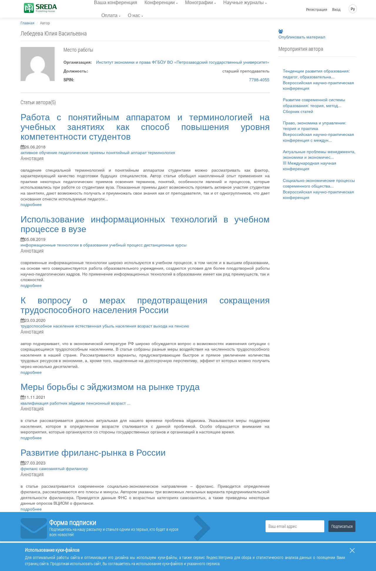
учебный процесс (126, 245)
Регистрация (316, 9)
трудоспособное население (48, 326)
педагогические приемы (82, 152)
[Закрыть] (352, 550)
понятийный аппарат (127, 152)
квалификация (35, 403)
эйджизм (77, 403)
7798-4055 (259, 79)
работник (59, 403)
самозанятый (52, 468)
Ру (353, 8)
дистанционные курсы (165, 245)
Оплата (109, 15)
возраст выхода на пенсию (163, 326)
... (128, 403)
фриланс (30, 468)
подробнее (31, 204)
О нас (134, 15)
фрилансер (77, 468)
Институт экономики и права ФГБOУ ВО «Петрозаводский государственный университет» (182, 62)
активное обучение (39, 152)
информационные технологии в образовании (65, 245)
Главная (27, 22)
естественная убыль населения (106, 326)
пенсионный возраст (106, 403)
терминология (161, 152)
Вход (336, 9)
